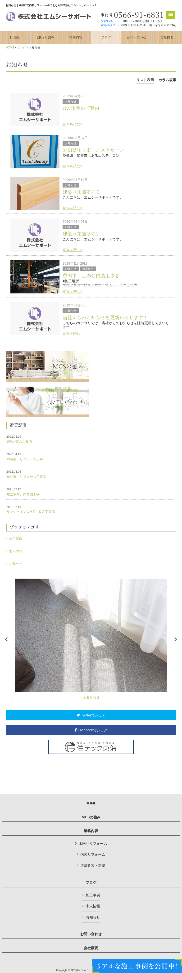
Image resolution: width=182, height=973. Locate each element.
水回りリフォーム (93, 844)
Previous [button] (6, 639)
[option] (91, 639)
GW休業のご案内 (81, 108)
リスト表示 (145, 80)
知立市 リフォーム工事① (26, 474)
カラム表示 (167, 80)
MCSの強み (91, 817)
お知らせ (70, 101)
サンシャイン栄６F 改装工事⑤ (30, 509)
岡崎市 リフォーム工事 (24, 457)
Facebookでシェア (92, 730)
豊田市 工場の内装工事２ (91, 276)
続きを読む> (72, 124)
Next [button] (175, 639)
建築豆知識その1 (81, 234)
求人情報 (15, 551)
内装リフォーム (92, 854)
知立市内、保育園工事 (23, 492)
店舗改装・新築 (92, 866)
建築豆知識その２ (81, 192)
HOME (10, 47)
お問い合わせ (91, 934)
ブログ (21, 47)
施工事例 (88, 269)
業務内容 (91, 831)
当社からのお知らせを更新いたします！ (105, 317)
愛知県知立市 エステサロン (93, 150)
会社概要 (91, 948)
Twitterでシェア (92, 715)
